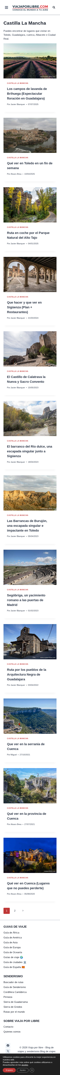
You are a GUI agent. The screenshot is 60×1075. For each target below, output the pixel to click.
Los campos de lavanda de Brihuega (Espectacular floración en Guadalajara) (27, 93)
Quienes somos (12, 1031)
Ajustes (23, 1070)
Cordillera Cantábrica (15, 992)
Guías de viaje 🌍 (13, 957)
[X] (7, 1051)
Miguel (14, 755)
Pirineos (7, 997)
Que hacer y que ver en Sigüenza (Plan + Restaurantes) (24, 307)
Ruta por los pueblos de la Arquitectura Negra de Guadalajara (26, 674)
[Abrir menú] (6, 7)
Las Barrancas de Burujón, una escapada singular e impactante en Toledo (27, 525)
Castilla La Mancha (17, 83)
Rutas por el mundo (14, 1011)
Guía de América (12, 937)
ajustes (25, 1065)
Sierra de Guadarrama (15, 1002)
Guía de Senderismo (14, 987)
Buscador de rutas (13, 982)
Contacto (8, 1026)
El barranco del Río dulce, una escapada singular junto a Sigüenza (29, 451)
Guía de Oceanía (12, 952)
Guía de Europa (12, 947)
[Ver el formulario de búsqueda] (54, 7)
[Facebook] (7, 1045)
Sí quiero (9, 1070)
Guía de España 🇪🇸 (14, 967)
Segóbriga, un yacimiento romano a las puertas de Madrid (26, 600)
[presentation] (30, 61)
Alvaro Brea (16, 174)
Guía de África (11, 932)
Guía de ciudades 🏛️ (14, 962)
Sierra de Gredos (12, 1007)
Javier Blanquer (18, 104)
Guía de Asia (10, 942)
